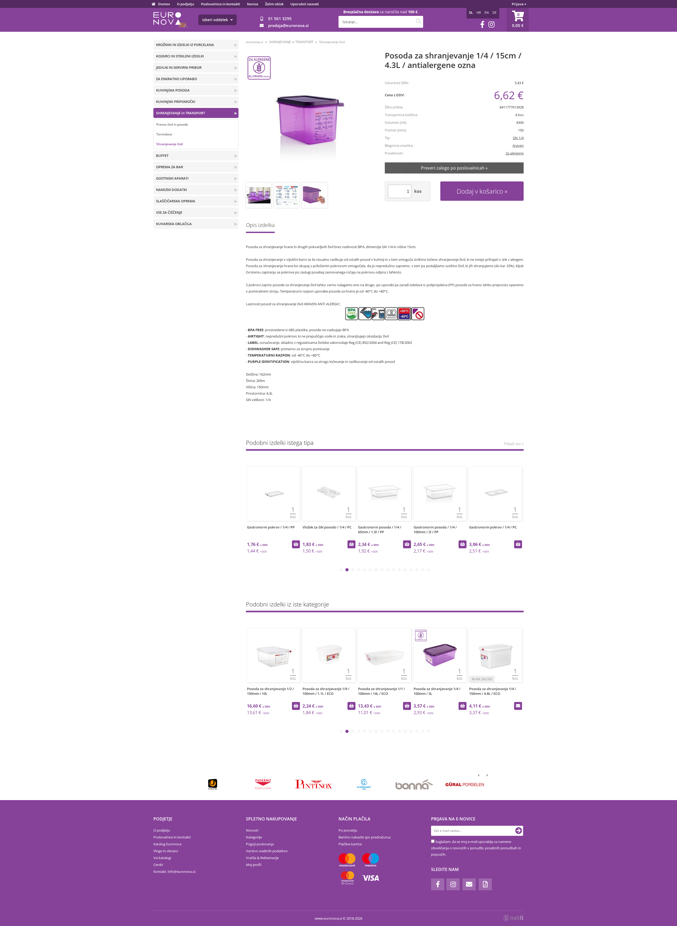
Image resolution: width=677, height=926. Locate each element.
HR (479, 12)
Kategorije (254, 837)
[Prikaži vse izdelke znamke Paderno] (263, 784)
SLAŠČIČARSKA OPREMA (175, 201)
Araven (518, 145)
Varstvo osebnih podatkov (267, 851)
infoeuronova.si (181, 871)
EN (486, 12)
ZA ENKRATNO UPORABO (176, 78)
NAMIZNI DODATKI (171, 189)
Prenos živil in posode (172, 124)
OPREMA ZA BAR (169, 167)
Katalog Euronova (167, 844)
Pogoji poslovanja (260, 844)
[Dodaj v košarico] (296, 544)
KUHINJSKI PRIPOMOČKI (175, 101)
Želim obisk (274, 4)
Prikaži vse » (514, 443)
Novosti (252, 830)
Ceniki (158, 864)
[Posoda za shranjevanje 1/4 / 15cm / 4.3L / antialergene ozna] (308, 117)
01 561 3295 (280, 18)
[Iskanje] (418, 22)
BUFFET (162, 155)
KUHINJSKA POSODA (173, 90)
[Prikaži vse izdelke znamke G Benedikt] (364, 784)
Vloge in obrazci (165, 851)
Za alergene (515, 153)
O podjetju (185, 4)
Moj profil (253, 864)
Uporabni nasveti (304, 4)
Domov (164, 4)
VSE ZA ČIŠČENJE (169, 212)
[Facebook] (482, 24)
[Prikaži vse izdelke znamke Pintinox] (313, 784)
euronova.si (254, 42)
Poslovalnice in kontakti (220, 4)
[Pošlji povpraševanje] (518, 706)
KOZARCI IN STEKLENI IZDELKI (180, 56)
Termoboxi (164, 134)
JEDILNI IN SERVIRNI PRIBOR (179, 67)
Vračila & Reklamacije (262, 857)
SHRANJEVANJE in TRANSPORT (180, 113)
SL (471, 12)
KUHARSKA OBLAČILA (174, 223)
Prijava (519, 4)
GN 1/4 (518, 137)
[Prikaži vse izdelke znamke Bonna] (414, 784)
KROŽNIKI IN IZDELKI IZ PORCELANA (185, 44)
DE (494, 12)
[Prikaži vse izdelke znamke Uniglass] (213, 784)
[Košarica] (518, 20)
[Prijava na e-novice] (519, 831)
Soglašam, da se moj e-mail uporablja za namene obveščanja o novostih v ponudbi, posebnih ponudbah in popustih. (476, 848)
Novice (252, 4)
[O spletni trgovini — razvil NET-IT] (514, 918)
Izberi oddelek (215, 19)
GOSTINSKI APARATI (172, 178)
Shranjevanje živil (169, 144)
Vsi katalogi (162, 857)
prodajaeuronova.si (288, 25)
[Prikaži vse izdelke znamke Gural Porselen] (465, 784)
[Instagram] (491, 24)
